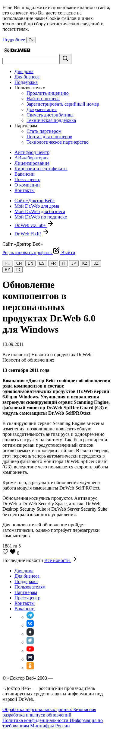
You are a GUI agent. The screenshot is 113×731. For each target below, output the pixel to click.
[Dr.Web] (16, 51)
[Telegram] (30, 617)
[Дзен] (30, 634)
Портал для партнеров (49, 136)
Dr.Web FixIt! (28, 233)
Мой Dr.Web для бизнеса (39, 211)
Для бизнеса (26, 76)
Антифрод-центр (31, 152)
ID (18, 269)
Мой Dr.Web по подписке (40, 216)
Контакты (24, 190)
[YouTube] (30, 650)
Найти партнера (43, 98)
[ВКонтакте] (30, 625)
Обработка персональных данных (37, 709)
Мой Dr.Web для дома (36, 206)
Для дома (23, 71)
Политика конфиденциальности (36, 720)
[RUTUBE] (30, 659)
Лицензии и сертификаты (40, 168)
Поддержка (26, 82)
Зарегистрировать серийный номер (63, 104)
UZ (96, 263)
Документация (42, 109)
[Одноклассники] (30, 667)
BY (7, 269)
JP (73, 263)
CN (19, 263)
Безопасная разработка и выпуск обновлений (49, 712)
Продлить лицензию (48, 93)
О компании (27, 184)
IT (63, 263)
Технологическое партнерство (58, 142)
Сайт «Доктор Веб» (34, 200)
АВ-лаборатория (31, 157)
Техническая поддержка (51, 120)
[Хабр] (30, 642)
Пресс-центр (27, 179)
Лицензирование (31, 163)
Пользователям (30, 586)
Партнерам (25, 592)
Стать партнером (44, 131)
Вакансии (24, 174)
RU (7, 263)
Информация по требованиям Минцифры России (52, 723)
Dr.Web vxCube (30, 225)
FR (53, 263)
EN (30, 263)
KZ (84, 263)
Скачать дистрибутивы (50, 114)
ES (42, 263)
